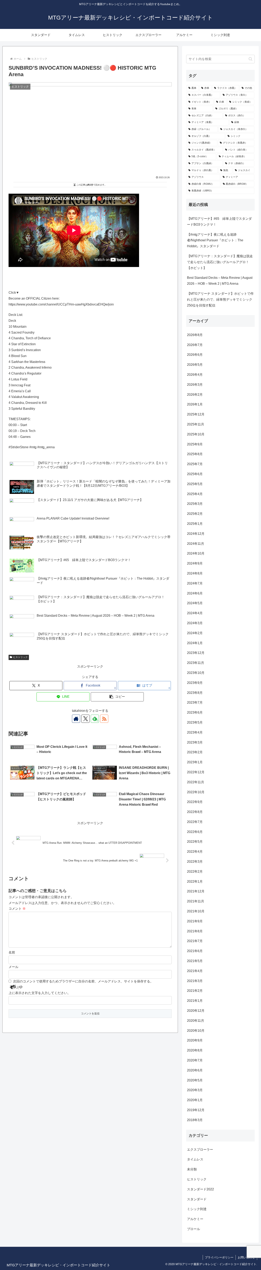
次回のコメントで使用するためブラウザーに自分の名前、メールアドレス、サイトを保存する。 (83, 981)
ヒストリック (20, 657)
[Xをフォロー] (85, 719)
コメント (17, 908)
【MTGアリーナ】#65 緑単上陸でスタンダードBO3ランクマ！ (219, 221)
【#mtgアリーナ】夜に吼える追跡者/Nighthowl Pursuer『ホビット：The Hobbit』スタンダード (215, 240)
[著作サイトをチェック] (76, 719)
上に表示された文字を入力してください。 (40, 993)
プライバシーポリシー (219, 1257)
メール (13, 967)
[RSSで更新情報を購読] (104, 719)
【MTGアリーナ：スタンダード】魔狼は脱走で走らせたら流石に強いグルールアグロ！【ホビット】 (220, 262)
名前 (12, 952)
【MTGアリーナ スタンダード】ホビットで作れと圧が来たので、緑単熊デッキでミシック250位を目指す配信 (220, 299)
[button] (117, 696)
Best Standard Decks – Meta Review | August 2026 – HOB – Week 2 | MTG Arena (219, 280)
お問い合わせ (246, 1257)
